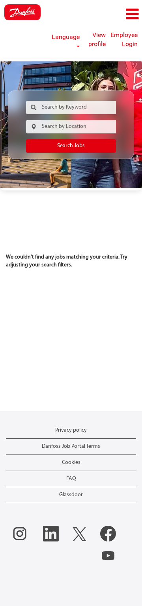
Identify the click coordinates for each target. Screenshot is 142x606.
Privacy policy (71, 430)
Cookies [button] (71, 463)
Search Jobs (71, 146)
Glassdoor (71, 495)
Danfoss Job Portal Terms (71, 446)
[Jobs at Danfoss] (22, 12)
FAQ (71, 479)
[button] (118, 14)
